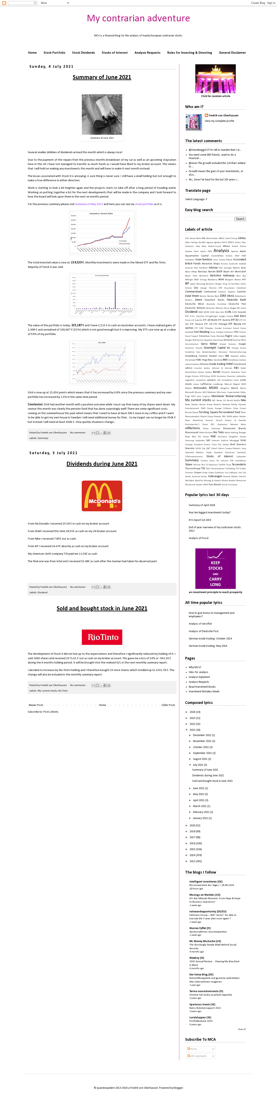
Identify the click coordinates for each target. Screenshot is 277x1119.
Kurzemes (221, 376)
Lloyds (188, 384)
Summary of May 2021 (89, 204)
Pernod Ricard (191, 412)
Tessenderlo (239, 464)
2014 (193, 855)
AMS (210, 251)
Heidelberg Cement (196, 356)
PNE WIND (227, 417)
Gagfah (242, 336)
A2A (187, 238)
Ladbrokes (241, 376)
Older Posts (168, 705)
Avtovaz (213, 267)
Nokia (187, 405)
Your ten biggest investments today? (210, 512)
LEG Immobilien (225, 380)
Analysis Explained (199, 677)
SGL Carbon (223, 445)
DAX (223, 296)
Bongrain (229, 280)
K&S (236, 368)
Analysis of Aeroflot (200, 623)
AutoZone (203, 268)
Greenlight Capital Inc (217, 347)
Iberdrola (218, 360)
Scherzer (216, 441)
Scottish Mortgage (230, 441)
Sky (203, 448)
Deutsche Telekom (195, 308)
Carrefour (235, 284)
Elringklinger (211, 316)
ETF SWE (199, 328)
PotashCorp (198, 420)
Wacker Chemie (238, 477)
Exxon (243, 328)
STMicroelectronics (194, 457)
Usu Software (231, 473)
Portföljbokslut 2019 (201, 1021)
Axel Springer (225, 268)
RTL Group (203, 437)
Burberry (210, 284)
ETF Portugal (220, 324)
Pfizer (243, 412)
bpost (192, 284)
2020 (193, 825)
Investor (198, 368)
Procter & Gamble (235, 420)
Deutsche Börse (194, 304)
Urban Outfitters (216, 473)
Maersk (228, 384)
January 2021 (201, 818)
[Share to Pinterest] (109, 433)
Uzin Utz (242, 473)
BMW (221, 279)
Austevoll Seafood (237, 264)
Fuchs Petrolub (217, 336)
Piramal (217, 417)
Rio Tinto (63, 691)
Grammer (189, 348)
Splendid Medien (194, 453)
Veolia (188, 477)
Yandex (199, 485)
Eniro (243, 316)
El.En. (192, 316)
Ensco (187, 320)
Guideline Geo (192, 352)
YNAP (205, 485)
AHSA (224, 242)
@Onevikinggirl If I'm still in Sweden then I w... (215, 150)
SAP (208, 440)
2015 (193, 849)
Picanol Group (206, 417)
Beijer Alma (191, 276)
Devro (226, 308)
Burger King (221, 284)
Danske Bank (213, 296)
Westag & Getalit (212, 481)
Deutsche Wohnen (214, 308)
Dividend (42, 592)
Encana (230, 316)
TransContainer (218, 469)
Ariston (229, 256)
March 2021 (200, 806)
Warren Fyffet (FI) (200, 928)
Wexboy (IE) (196, 958)
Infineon (204, 364)
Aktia (204, 246)
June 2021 (199, 788)
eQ (192, 320)
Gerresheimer (192, 344)
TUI (237, 469)
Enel (236, 316)
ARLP (237, 256)
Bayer (226, 271)
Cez (196, 287)
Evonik (236, 328)
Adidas (242, 238)
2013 (193, 861)
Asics (215, 260)
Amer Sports (200, 251)
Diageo (233, 308)
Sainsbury (222, 437)
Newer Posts (36, 705)
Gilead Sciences (228, 344)
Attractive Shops (211, 264)
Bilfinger (189, 280)
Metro (243, 388)
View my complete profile (219, 121)
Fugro (228, 336)
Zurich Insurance (229, 485)
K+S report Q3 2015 (200, 520)
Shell (232, 444)
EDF (187, 316)
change (203, 288)
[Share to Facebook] (105, 433)
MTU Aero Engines (200, 396)
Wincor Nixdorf (229, 481)
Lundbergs (218, 384)
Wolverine (241, 481)
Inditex (242, 360)
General (228, 340)
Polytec (242, 417)
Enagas (222, 316)
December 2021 (202, 735)
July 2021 (198, 765)
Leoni (236, 380)
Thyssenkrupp (193, 468)
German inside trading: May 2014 (208, 646)
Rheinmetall (192, 432)
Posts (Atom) (50, 711)
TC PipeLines (212, 465)
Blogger (178, 1088)
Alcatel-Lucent (214, 246)
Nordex (194, 405)
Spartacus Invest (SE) (202, 1004)
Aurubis (224, 264)
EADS (234, 312)
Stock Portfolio (54, 53)
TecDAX (222, 465)
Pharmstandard (192, 417)
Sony (244, 448)
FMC (236, 332)
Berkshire (203, 276)
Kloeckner (235, 372)
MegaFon (224, 388)
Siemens (241, 444)
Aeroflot (202, 242)
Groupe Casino (239, 348)
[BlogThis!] (97, 433)
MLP (205, 392)
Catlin (243, 284)
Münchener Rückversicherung (229, 396)
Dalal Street (192, 296)
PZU (212, 424)
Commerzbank (193, 291)
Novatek (226, 405)
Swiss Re (214, 461)
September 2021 (203, 753)
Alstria (243, 246)
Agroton (217, 242)
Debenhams (240, 296)
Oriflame (227, 408)
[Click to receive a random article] (215, 78)
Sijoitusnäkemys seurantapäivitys (208, 931)
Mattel (188, 388)
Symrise (224, 461)
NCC (214, 400)
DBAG (230, 296)
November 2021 (202, 741)
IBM (225, 359)
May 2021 (199, 794)
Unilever (189, 473)
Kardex (208, 372)
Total (208, 469)
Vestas (204, 477)
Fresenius (204, 336)
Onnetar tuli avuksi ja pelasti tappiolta (210, 995)
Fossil (187, 336)
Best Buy (241, 276)
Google (242, 344)
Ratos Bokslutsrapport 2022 (205, 1008)
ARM (244, 256)
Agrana (209, 242)
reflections (192, 428)
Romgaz (242, 433)
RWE (213, 436)
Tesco (228, 465)
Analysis (221, 251)
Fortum (242, 332)
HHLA (220, 356)
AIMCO (231, 242)
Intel (229, 364)
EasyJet (242, 312)
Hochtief (234, 356)
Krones (195, 376)
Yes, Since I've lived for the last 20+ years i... (213, 179)
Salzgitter (233, 437)
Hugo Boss (207, 360)
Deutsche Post (237, 304)
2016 (193, 843)
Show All (242, 1029)
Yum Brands (214, 484)
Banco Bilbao (191, 272)
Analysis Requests (147, 53)
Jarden (207, 368)
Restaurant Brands (234, 428)
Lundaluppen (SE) (200, 1017)
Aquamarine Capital (197, 256)
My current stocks (47, 691)
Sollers (221, 448)
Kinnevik (225, 372)
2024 (193, 712)
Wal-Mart (189, 481)
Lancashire (201, 380)
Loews (196, 384)
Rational (234, 424)
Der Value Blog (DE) (201, 974)
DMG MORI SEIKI (206, 312)
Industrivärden (192, 364)
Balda (243, 268)
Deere (198, 299)
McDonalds (200, 388)
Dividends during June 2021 (102, 464)
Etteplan (209, 328)
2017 (193, 837)
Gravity (199, 348)
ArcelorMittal (217, 256)
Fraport (194, 336)
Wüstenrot (190, 485)
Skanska (189, 448)
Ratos (243, 424)
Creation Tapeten (226, 292)
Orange (218, 408)
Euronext (227, 328)
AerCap (194, 242)
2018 (193, 831)
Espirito (198, 320)
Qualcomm (222, 424)
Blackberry (212, 280)
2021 (193, 730)
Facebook (189, 332)
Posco (187, 420)
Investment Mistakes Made (204, 691)
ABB (203, 238)
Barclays (202, 271)
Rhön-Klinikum (206, 433)
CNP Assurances (227, 288)
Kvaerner (231, 376)
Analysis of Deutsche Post (203, 631)
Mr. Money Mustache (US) (205, 941)
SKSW (198, 448)
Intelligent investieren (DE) (206, 881)
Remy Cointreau (211, 429)
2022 (193, 724)
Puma (205, 424)
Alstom (235, 246)
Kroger (188, 376)
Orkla (235, 408)
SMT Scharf (211, 448)
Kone (243, 372)
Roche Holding (231, 433)
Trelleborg (230, 469)
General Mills (239, 340)
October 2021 (201, 747)
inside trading (217, 364)
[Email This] (93, 433)
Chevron (213, 288)
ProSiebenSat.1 (192, 424)
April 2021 (199, 800)
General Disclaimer (232, 53)
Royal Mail (190, 437)
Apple (243, 251)
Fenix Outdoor (216, 332)
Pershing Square (208, 412)
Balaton (236, 268)
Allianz (226, 246)
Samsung (189, 441)
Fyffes (236, 336)
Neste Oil (221, 400)
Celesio (188, 288)
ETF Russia (235, 324)
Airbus (238, 242)
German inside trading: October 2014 (210, 638)
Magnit (236, 384)
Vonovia (226, 477)
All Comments (198, 1056)
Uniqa (204, 473)
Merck (234, 388)
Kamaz (201, 372)
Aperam (234, 251)
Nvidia (234, 405)
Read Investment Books (202, 686)
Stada (209, 453)
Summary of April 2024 (202, 505)
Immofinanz (233, 360)
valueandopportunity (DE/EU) (208, 911)
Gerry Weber (209, 344)
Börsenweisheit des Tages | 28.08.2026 (211, 885)
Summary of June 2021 (102, 77)
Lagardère (190, 380)
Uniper (197, 472)
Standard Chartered (224, 453)
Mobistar (211, 392)
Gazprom (208, 340)
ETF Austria (224, 320)
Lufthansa (206, 384)
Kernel (216, 372)
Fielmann (228, 332)
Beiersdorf (240, 271)
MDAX (213, 388)
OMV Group (207, 408)
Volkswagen (215, 476)
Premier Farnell (214, 420)
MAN (243, 384)
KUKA (213, 376)
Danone (203, 296)
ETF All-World (210, 320)
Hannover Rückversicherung (232, 352)
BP (187, 283)
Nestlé (230, 400)
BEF (232, 272)
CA (229, 284)
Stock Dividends (83, 53)
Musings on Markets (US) (204, 895)
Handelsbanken (209, 352)
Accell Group (231, 238)
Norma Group (205, 405)
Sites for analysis (198, 672)
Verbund (196, 477)
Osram (243, 408)
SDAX (243, 440)
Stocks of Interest (115, 53)
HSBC (198, 360)
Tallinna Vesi (199, 465)
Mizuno (198, 392)
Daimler (241, 292)
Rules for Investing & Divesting (189, 53)
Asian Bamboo (204, 259)
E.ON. (228, 312)
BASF (219, 271)
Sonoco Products (233, 448)
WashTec (199, 481)
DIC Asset (241, 308)
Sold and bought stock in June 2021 (102, 609)
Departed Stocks (214, 300)
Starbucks (241, 453)
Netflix (237, 400)
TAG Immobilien (238, 461)
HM (227, 356)
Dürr (222, 312)
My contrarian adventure (138, 19)
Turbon (242, 469)
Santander (200, 441)
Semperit (198, 445)
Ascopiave (189, 260)
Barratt (212, 271)
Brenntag (200, 284)
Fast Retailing (201, 332)
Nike (243, 400)
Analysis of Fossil (198, 538)
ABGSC (222, 238)
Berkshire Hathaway (222, 275)
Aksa (198, 246)
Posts (193, 1049)
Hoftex (243, 356)
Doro (218, 312)
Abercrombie (212, 238)
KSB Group (205, 376)
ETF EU (234, 320)
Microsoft (189, 392)
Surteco (204, 461)
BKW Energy (200, 280)
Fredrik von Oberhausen (223, 115)
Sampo (243, 437)
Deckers (188, 300)
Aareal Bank (195, 238)
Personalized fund (229, 412)
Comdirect (241, 288)
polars (235, 417)
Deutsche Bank (236, 299)
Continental (210, 292)
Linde (243, 380)
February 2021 (201, 812)
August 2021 (200, 759)
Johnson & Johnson (222, 368)
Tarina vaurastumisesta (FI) (206, 991)
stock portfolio (144, 204)
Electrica (200, 316)
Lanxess (211, 380)
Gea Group (218, 340)
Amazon (188, 251)
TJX (203, 468)
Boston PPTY (240, 280)
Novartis (217, 405)
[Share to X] (101, 433)
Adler (187, 242)
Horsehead (190, 360)
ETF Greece (196, 324)
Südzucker (241, 457)
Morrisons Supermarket (228, 392)
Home (32, 53)
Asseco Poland (225, 260)
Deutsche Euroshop (216, 304)
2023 (193, 718)
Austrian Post (191, 268)
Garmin (200, 340)
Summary (43, 438)
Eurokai (218, 328)
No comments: (78, 433)
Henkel (213, 356)
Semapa (189, 445)
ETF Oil (208, 324)
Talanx (188, 464)
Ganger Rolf (190, 340)
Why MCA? (195, 667)
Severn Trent (210, 445)
